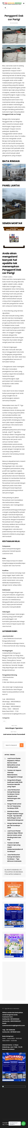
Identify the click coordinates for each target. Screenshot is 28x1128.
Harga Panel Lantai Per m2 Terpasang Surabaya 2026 (14, 806)
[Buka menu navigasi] (24, 3)
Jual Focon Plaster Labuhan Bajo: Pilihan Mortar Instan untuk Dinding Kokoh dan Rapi (15, 835)
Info (4, 721)
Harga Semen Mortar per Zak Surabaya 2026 (14, 825)
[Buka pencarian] (5, 8)
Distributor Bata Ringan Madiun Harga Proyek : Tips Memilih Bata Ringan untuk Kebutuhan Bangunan (15, 815)
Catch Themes (21, 1124)
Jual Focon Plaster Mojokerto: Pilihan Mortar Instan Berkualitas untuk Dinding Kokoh (14, 762)
